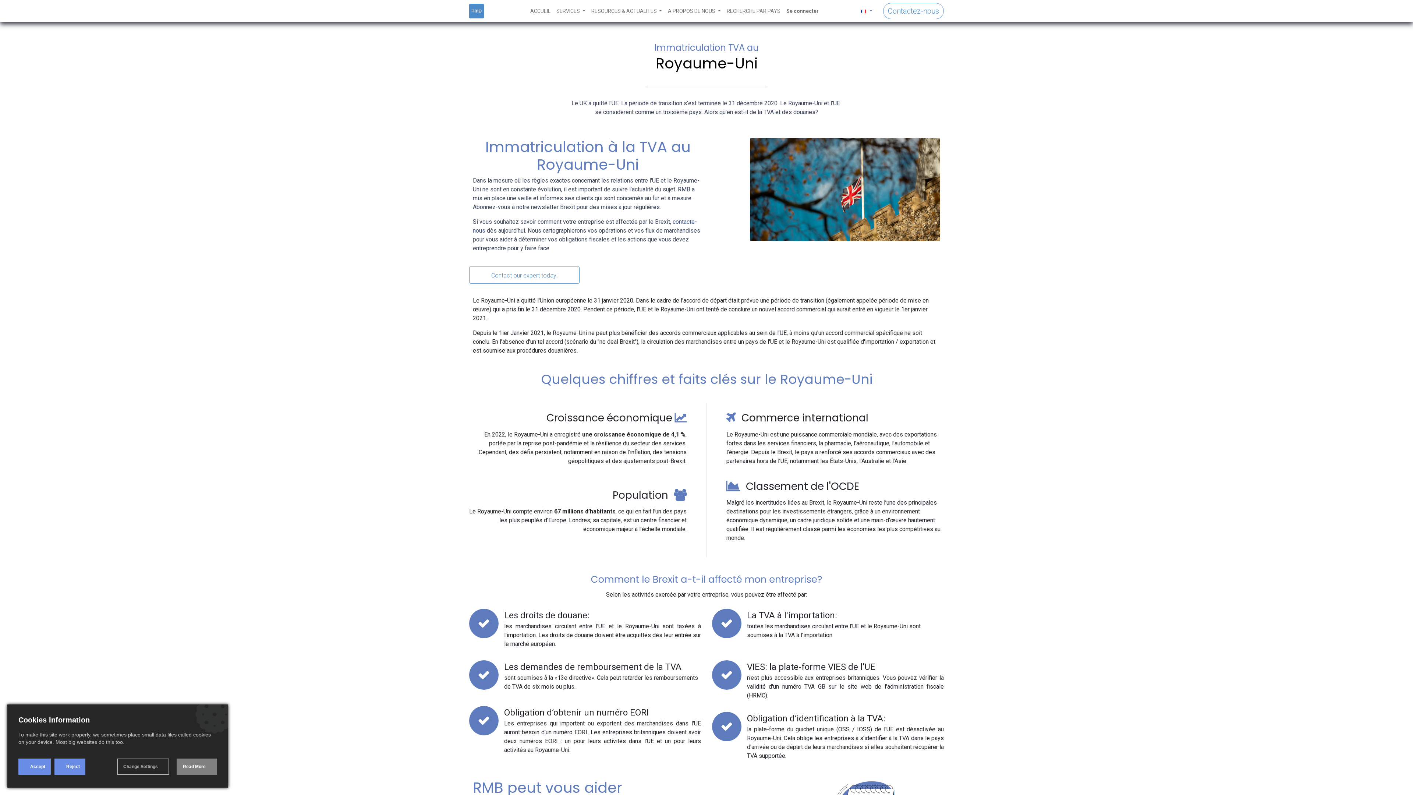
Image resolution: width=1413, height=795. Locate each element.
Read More (194, 766)
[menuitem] (540, 11)
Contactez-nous (913, 11)
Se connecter (802, 11)
